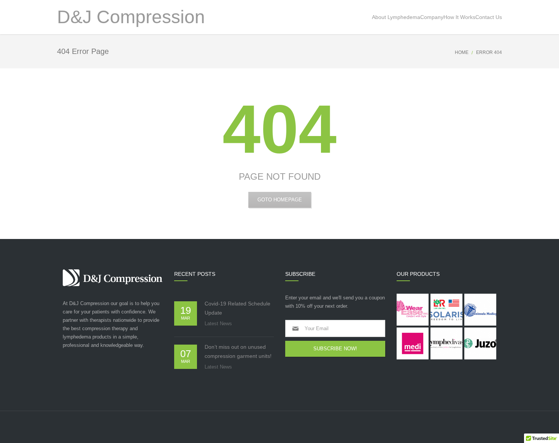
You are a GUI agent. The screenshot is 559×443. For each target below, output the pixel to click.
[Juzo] (480, 343)
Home (461, 52)
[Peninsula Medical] (480, 310)
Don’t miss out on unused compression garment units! (238, 351)
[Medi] (413, 343)
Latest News (218, 323)
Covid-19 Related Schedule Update (237, 308)
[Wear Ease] (413, 310)
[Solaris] (446, 310)
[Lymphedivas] (446, 343)
